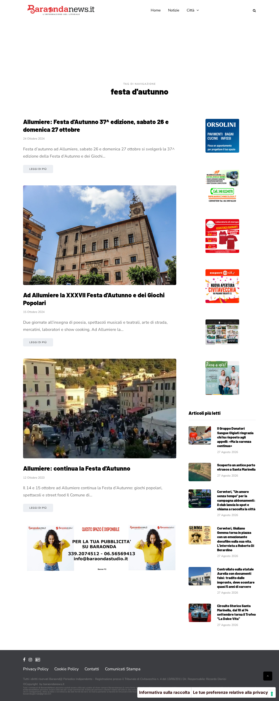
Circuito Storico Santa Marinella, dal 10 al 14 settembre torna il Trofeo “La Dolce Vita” (236, 612)
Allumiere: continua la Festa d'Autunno (76, 468)
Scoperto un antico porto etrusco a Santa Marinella (236, 467)
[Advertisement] (139, 51)
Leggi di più (38, 169)
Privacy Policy (35, 669)
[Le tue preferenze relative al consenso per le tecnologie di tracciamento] (272, 694)
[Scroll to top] (267, 676)
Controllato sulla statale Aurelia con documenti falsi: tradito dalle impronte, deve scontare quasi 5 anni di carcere (235, 577)
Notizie (173, 10)
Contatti (92, 669)
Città (190, 10)
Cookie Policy (66, 669)
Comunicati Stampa (123, 669)
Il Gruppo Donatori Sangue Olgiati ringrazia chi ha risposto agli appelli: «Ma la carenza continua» (235, 437)
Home (156, 10)
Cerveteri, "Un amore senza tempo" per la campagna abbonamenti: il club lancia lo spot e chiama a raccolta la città (236, 500)
